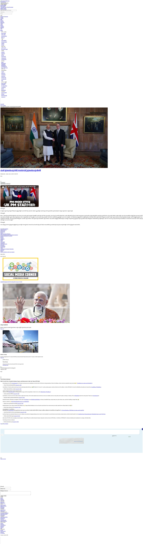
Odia (1, 28)
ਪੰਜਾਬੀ (1, 30)
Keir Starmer (2, 231)
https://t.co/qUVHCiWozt (100, 414)
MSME (1, 239)
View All (2, 328)
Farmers (1, 237)
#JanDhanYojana (81, 414)
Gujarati (1, 18)
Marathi (1, 25)
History (1, 232)
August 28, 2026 (18, 385)
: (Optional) (4, 490)
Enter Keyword (3, 10)
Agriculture (2, 238)
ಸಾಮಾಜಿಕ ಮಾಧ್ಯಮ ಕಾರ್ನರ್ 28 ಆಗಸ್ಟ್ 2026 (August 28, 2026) (11, 281)
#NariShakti (26, 399)
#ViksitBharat (79, 383)
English (1, 17)
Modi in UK (2, 230)
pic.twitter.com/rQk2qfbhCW (87, 383)
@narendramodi (14, 383)
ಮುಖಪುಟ (2, 104)
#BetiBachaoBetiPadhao (35, 399)
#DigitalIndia (77, 395)
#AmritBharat (93, 387)
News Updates (3, 105)
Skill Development (3, 243)
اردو (1, 29)
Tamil (1, 24)
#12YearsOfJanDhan (65, 410)
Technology (2, 242)
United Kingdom (3, 229)
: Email (2, 488)
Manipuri (2, 27)
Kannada (2, 21)
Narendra (3, 5)
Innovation (2, 244)
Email (2, 486)
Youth (1, 240)
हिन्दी (1, 19)
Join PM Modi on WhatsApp (5, 183)
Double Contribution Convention (6, 235)
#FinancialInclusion (87, 414)
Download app (3, 1)
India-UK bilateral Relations (5, 233)
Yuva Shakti (2, 241)
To (1, 13)
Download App (5, 365)
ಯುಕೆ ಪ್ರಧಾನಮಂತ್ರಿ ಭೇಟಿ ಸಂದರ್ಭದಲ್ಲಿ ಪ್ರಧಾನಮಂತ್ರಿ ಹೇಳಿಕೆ (20, 170)
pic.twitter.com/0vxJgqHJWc (79, 410)
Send (5, 495)
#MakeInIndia (42, 391)
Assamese (2, 26)
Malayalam (2, 22)
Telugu (1, 23)
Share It (1, 434)
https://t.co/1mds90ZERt (24, 401)
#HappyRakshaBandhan (15, 401)
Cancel (2, 495)
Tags (1, 228)
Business (2, 236)
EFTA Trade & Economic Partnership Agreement (9, 234)
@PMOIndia (71, 410)
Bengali (1, 20)
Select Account (3, 458)
